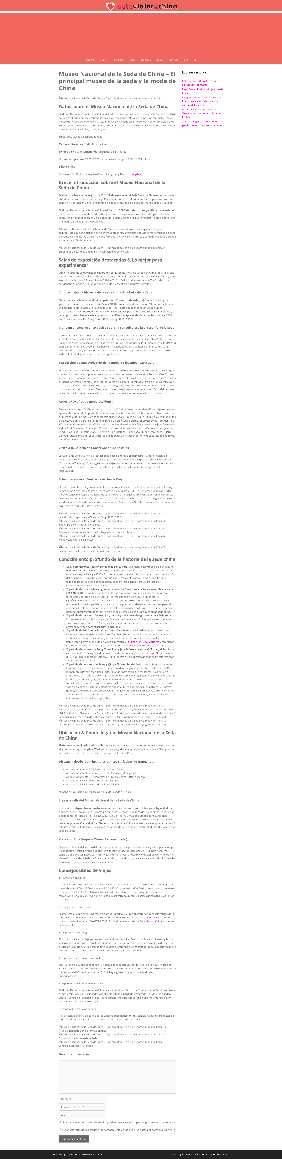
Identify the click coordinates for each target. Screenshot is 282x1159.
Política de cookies (219, 1154)
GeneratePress (96, 1154)
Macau (132, 59)
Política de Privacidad (197, 1154)
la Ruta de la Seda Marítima (143, 641)
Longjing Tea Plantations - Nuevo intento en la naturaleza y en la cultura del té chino (201, 101)
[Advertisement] (141, 33)
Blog (185, 59)
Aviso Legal (177, 1154)
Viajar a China (154, 921)
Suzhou (159, 59)
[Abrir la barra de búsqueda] (195, 59)
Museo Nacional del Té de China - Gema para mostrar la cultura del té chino (201, 113)
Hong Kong (117, 59)
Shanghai (90, 59)
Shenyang (173, 59)
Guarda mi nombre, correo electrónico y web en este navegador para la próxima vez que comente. (119, 1122)
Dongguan (145, 59)
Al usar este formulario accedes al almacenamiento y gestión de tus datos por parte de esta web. (118, 1129)
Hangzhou (136, 174)
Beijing (103, 59)
